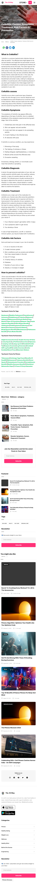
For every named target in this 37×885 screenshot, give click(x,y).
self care (19, 387)
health (13, 387)
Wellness (4, 20)
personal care (27, 387)
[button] (23, 3)
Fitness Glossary (7, 880)
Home (2, 41)
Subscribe (30, 2)
